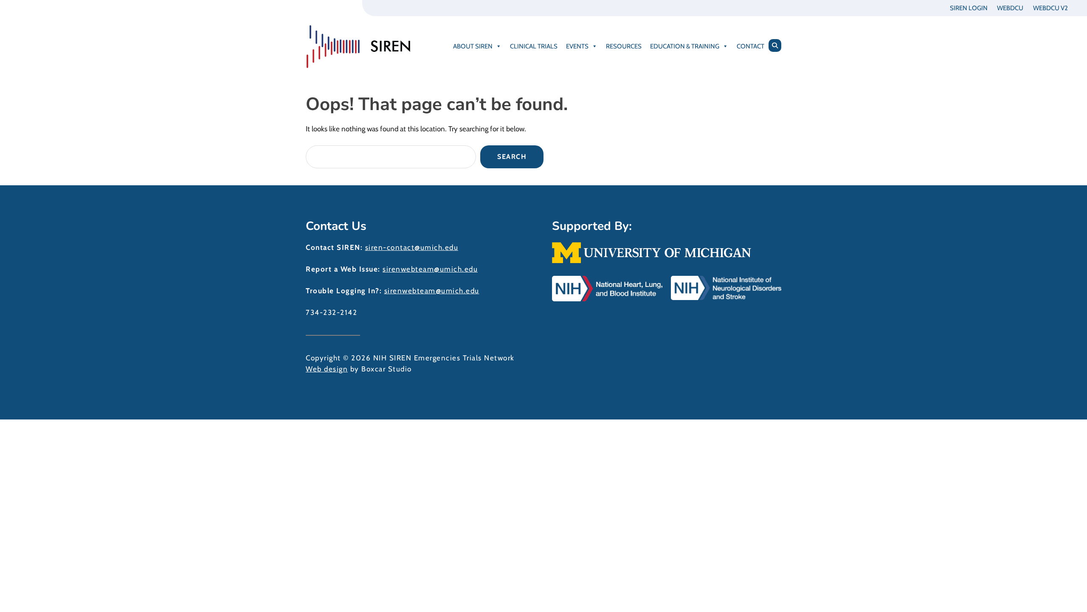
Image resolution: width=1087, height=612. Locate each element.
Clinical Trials (534, 46)
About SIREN (473, 46)
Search (512, 157)
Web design (327, 369)
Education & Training (684, 46)
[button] (775, 45)
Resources (624, 46)
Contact (750, 46)
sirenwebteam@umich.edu (430, 269)
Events (577, 46)
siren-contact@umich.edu (412, 247)
